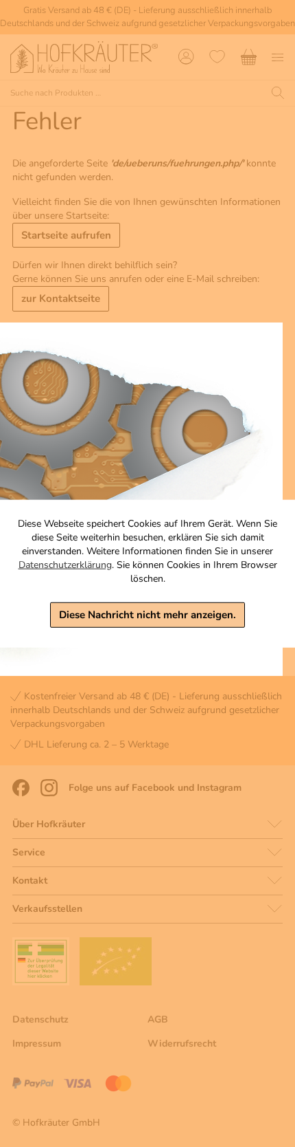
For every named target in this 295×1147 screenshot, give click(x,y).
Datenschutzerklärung (65, 564)
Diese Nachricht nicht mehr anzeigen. (147, 615)
